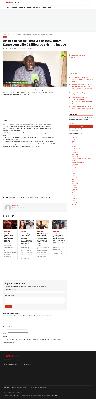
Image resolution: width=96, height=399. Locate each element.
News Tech (75, 183)
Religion (74, 191)
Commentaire (7, 327)
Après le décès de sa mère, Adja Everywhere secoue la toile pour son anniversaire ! (9, 237)
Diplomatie (75, 152)
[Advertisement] (48, 20)
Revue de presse (76, 193)
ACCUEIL (7, 7)
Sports (74, 200)
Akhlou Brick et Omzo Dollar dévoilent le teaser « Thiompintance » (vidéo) (82, 79)
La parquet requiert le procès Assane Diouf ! (82, 94)
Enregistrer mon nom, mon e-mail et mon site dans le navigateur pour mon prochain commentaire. (33, 339)
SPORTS (44, 7)
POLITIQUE (22, 7)
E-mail (5, 333)
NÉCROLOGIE (36, 7)
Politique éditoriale (22, 387)
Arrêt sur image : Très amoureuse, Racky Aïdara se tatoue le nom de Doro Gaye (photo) (59, 237)
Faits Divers (75, 164)
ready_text (75, 189)
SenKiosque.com (16, 395)
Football (74, 166)
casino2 (74, 145)
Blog (73, 141)
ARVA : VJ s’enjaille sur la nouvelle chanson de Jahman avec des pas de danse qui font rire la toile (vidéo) (42, 238)
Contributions (76, 149)
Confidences (75, 147)
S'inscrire (81, 126)
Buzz (73, 143)
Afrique (74, 139)
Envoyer (8, 306)
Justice (74, 172)
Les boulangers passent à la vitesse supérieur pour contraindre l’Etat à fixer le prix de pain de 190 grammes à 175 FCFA (82, 87)
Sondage (74, 199)
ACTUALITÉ (14, 7)
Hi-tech (74, 168)
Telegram (36, 197)
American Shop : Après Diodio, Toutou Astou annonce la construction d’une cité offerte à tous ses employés (26, 238)
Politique (74, 187)
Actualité (7, 231)
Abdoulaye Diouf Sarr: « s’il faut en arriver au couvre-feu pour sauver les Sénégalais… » (82, 108)
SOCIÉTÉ (29, 7)
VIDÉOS (49, 7)
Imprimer (48, 197)
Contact (13, 387)
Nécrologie (75, 179)
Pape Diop (16, 48)
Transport (75, 202)
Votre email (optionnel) (11, 289)
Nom (5, 330)
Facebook (12, 197)
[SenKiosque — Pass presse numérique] (81, 63)
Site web (5, 336)
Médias (74, 175)
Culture (74, 151)
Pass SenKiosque (53, 395)
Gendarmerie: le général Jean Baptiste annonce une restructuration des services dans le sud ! (82, 100)
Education (75, 156)
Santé (73, 195)
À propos (6, 387)
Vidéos (74, 204)
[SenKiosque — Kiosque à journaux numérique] (48, 374)
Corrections (33, 387)
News (73, 181)
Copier (42, 197)
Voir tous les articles (18, 208)
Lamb (73, 174)
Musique (74, 177)
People (5, 37)
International (75, 170)
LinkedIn (30, 197)
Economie (75, 154)
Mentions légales (43, 387)
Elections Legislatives (78, 162)
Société (74, 197)
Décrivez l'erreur (9, 295)
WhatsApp (22, 197)
